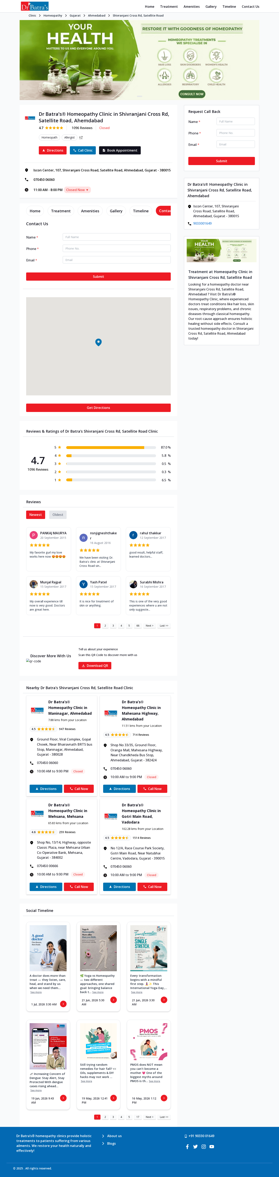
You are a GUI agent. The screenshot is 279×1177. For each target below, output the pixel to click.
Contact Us (250, 6)
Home (149, 6)
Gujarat (75, 15)
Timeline (229, 6)
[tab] (35, 211)
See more (36, 992)
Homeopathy (53, 15)
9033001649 (202, 223)
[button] (98, 342)
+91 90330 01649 (201, 1136)
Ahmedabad (96, 15)
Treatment (169, 6)
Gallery (211, 6)
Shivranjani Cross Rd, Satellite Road (138, 15)
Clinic (32, 15)
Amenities (192, 6)
